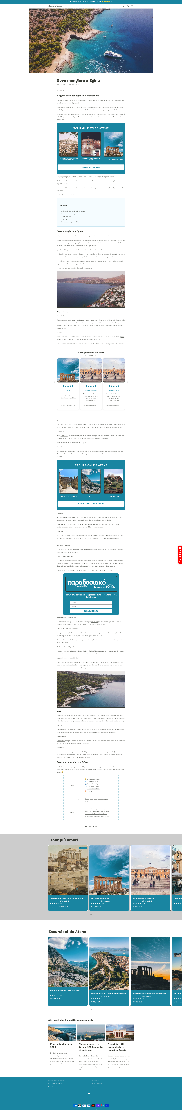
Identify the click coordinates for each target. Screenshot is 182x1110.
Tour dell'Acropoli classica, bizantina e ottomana (66, 898)
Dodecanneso (96, 811)
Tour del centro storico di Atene (143, 898)
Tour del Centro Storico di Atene (91, 159)
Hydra (86, 801)
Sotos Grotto (85, 633)
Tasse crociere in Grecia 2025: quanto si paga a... (91, 1047)
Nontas (79, 549)
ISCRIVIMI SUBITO (91, 611)
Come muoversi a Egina (94, 786)
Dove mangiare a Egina (69, 214)
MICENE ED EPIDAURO (68, 496)
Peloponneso (96, 816)
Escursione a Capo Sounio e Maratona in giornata (149, 993)
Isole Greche (100, 809)
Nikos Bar (94, 622)
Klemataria (102, 320)
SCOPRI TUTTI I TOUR (91, 167)
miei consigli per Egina (78, 563)
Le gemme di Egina (92, 781)
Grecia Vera (88, 1109)
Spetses (87, 799)
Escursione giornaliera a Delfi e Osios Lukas (65, 990)
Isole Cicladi (88, 811)
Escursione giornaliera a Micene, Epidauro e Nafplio (108, 993)
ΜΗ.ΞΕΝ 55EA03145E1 (55, 1083)
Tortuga (59, 730)
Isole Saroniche (89, 814)
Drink (65, 219)
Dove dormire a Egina (93, 789)
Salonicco (107, 816)
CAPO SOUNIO (113, 496)
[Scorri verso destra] (95, 914)
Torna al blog (92, 826)
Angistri (105, 799)
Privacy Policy (96, 1080)
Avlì (58, 425)
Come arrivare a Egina (93, 784)
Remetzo (109, 536)
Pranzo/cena (67, 217)
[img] (68, 386)
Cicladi (99, 240)
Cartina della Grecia (90, 809)
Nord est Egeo (105, 811)
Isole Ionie (108, 809)
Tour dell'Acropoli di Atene (113, 160)
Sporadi (96, 814)
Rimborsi (94, 1087)
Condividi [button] (61, 90)
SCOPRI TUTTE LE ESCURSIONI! (91, 504)
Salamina (100, 799)
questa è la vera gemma (69, 752)
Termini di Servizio (97, 1083)
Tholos (91, 651)
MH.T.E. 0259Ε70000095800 (56, 1080)
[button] (67, 6)
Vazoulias (60, 524)
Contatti (50, 1087)
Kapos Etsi (64, 436)
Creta (101, 814)
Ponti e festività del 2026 (61, 1045)
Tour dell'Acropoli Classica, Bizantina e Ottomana (68, 159)
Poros (91, 799)
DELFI (91, 496)
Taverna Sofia (63, 561)
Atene (102, 816)
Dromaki (59, 454)
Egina (97, 100)
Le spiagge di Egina (92, 791)
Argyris (100, 662)
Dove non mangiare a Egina (70, 222)
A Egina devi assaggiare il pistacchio (73, 211)
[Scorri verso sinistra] (87, 914)
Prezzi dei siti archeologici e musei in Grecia (117, 1047)
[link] (68, 144)
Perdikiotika (61, 741)
